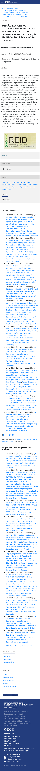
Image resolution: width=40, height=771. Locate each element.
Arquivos (17, 9)
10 (15, 435)
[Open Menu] (2, 2)
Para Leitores (7, 656)
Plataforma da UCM (11, 741)
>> (19, 435)
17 (13, 646)
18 (15, 646)
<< (3, 646)
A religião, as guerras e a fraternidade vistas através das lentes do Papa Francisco (21, 553)
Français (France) (8, 680)
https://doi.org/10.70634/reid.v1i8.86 (17, 54)
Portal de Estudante (11, 743)
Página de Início (7, 9)
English (5, 674)
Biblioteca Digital (10, 739)
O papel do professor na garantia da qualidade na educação (21, 414)
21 (22, 646)
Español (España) (8, 677)
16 (11, 646)
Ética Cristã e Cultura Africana (17, 633)
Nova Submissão (10, 695)
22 (25, 646)
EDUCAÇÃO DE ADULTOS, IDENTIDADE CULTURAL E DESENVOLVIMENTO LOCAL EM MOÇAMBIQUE (21, 400)
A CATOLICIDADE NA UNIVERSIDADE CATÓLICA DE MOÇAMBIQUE (21, 349)
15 (9, 646)
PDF (5, 155)
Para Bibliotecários (8, 662)
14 (7, 646)
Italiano (5, 683)
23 (27, 646)
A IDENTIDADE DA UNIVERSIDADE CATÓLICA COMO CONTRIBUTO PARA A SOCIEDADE (22, 328)
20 (20, 646)
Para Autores (7, 659)
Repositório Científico (12, 736)
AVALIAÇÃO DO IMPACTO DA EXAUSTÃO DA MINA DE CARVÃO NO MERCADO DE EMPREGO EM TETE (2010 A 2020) (21, 474)
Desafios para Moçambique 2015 (18, 600)
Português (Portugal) (9, 686)
